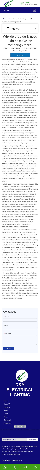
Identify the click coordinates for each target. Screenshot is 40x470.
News (6, 410)
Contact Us (7, 423)
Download (7, 420)
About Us (7, 404)
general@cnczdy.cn (13, 454)
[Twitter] (21, 426)
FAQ (5, 417)
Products (7, 407)
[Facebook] (24, 426)
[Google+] (18, 426)
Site (25, 51)
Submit (9, 348)
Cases (6, 414)
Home (6, 401)
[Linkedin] (15, 426)
